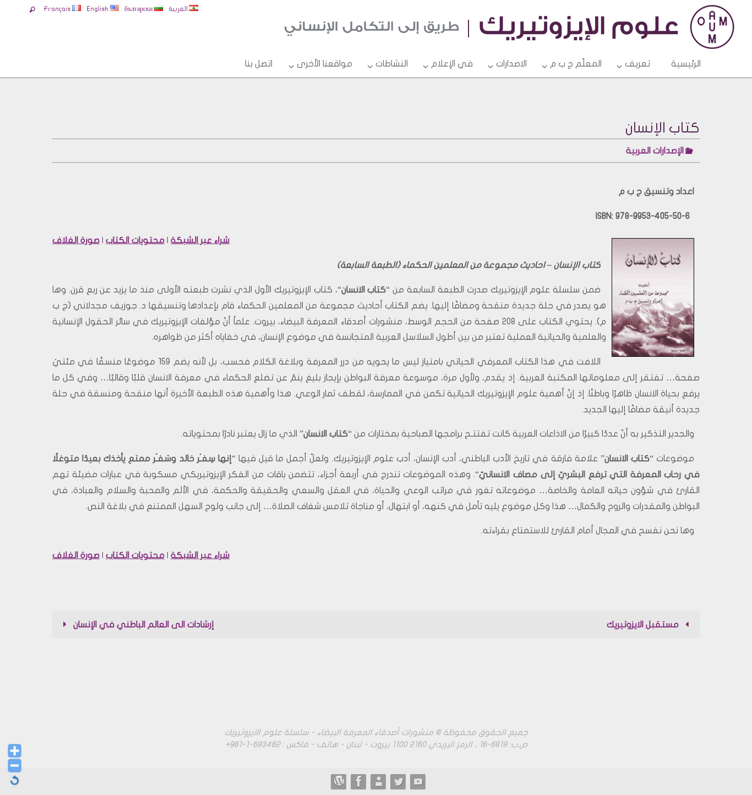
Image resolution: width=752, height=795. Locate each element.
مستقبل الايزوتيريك (644, 624)
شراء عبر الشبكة (200, 240)
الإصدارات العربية (655, 150)
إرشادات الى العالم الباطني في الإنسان (142, 624)
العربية (178, 8)
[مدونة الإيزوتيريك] (339, 781)
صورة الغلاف (76, 240)
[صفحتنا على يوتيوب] (418, 781)
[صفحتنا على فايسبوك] (379, 781)
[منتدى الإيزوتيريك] (359, 781)
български (139, 8)
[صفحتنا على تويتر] (398, 781)
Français (57, 8)
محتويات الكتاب (135, 240)
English (98, 8)
